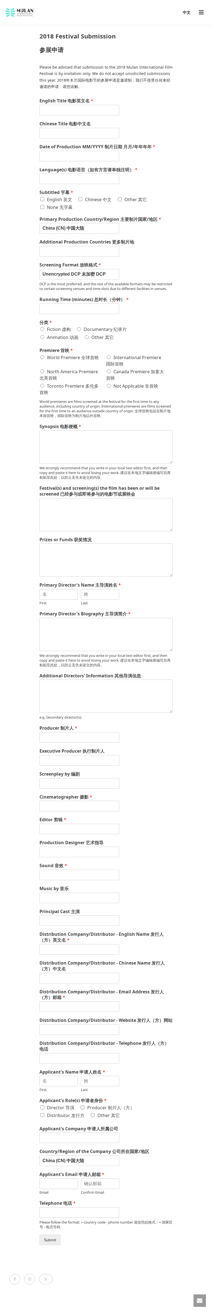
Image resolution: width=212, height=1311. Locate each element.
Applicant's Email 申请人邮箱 (71, 1174)
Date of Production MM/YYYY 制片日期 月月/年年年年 (97, 147)
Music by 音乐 (54, 889)
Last (84, 603)
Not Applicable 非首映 (135, 386)
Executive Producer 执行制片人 (72, 751)
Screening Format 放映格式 (70, 265)
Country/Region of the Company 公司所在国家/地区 (94, 1151)
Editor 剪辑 (52, 820)
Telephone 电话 (57, 1203)
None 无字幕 (60, 207)
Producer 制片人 (58, 728)
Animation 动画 (62, 337)
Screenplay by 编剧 (59, 774)
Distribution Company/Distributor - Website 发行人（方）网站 (106, 1020)
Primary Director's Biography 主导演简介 (85, 614)
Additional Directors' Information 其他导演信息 (90, 676)
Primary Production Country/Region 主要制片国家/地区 (100, 219)
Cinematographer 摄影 (65, 797)
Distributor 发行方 (65, 1115)
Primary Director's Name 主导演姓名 (80, 585)
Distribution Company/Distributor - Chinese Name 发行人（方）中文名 (102, 966)
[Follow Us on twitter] (46, 1279)
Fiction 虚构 (59, 329)
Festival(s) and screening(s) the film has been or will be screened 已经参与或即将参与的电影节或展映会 (99, 491)
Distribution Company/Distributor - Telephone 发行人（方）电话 (104, 1046)
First (43, 603)
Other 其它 (135, 199)
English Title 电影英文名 (66, 101)
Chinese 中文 (98, 199)
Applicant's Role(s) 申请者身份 (73, 1100)
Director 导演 (60, 1108)
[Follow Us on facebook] (15, 1279)
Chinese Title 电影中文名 (65, 124)
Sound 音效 (53, 866)
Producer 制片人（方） (110, 1108)
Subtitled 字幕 (56, 192)
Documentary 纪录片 (105, 329)
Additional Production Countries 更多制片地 (86, 242)
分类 (45, 322)
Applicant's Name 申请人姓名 (72, 1072)
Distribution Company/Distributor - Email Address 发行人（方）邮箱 (101, 995)
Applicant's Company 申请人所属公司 (78, 1129)
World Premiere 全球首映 (73, 357)
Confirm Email (92, 1192)
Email (43, 1192)
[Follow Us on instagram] (29, 1279)
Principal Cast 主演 (59, 911)
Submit (50, 1240)
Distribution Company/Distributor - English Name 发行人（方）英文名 (101, 937)
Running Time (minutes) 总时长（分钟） (84, 299)
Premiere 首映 (56, 350)
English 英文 (59, 199)
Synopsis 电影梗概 (60, 426)
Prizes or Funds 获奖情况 (65, 540)
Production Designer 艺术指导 (71, 843)
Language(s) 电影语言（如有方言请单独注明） (88, 170)
